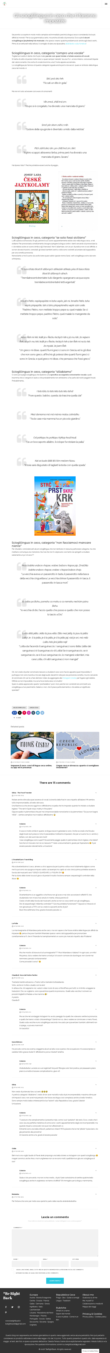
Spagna (50, 1322)
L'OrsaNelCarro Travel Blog (22, 860)
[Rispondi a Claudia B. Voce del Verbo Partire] (96, 975)
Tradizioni (66, 1301)
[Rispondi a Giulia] (96, 1148)
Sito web (75, 1259)
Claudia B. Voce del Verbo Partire (24, 975)
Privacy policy (88, 1317)
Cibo (64, 1298)
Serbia (48, 1319)
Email (45, 1259)
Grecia (47, 1304)
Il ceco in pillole (62, 1317)
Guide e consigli (73, 1298)
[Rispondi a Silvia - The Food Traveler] (96, 793)
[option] (32, 750)
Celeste (22, 824)
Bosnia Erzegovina (43, 1298)
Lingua (58, 1301)
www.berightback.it (13, 1321)
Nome (15, 1259)
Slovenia (43, 1322)
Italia (40, 1307)
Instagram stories (69, 678)
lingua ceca (34, 707)
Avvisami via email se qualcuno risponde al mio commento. (37, 1273)
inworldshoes (17, 1042)
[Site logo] (4, 4)
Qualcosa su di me (89, 1298)
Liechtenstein (35, 1310)
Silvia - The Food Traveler (22, 793)
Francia (46, 1301)
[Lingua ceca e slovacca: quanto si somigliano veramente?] (77, 745)
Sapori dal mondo (63, 1314)
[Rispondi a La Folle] (96, 923)
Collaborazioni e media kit (92, 1304)
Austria (32, 1298)
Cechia (32, 1301)
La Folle (15, 923)
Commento (17, 1227)
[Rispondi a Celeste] (96, 824)
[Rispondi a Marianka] (96, 1194)
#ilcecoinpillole (19, 707)
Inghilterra (33, 1307)
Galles (32, 1304)
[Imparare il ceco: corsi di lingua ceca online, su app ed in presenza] (32, 745)
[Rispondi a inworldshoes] (96, 1042)
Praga (58, 1298)
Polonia (44, 1316)
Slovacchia (34, 1322)
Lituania (33, 1313)
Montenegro (34, 1316)
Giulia (14, 1148)
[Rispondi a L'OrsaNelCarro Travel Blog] (96, 859)
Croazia (39, 1301)
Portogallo (34, 1319)
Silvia (14, 1085)
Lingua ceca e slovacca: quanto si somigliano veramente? (77, 766)
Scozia (42, 1319)
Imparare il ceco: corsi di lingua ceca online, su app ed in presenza (31, 766)
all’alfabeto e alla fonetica (76, 44)
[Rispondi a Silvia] (96, 1085)
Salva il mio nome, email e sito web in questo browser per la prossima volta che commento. (50, 1269)
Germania (39, 1304)
